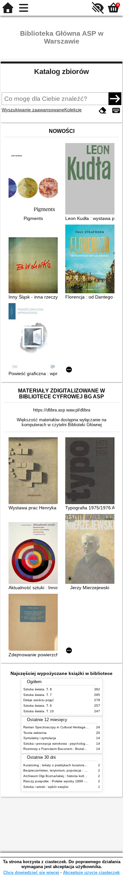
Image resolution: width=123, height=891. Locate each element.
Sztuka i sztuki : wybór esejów (45, 787)
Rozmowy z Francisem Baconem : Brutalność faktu (61, 749)
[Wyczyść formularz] (102, 110)
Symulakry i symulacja (39, 738)
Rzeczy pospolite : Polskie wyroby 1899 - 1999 (58, 781)
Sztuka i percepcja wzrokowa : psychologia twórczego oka (67, 743)
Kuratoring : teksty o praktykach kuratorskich (56, 765)
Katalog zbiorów (61, 71)
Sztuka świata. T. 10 (38, 711)
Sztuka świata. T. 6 (37, 705)
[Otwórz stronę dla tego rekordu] (35, 184)
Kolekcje (73, 109)
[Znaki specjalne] (116, 110)
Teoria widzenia (35, 733)
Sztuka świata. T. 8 (37, 689)
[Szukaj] (115, 98)
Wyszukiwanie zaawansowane (33, 109)
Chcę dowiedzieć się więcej (31, 872)
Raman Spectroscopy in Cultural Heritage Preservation (64, 727)
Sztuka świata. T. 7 (37, 695)
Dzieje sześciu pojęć (38, 700)
